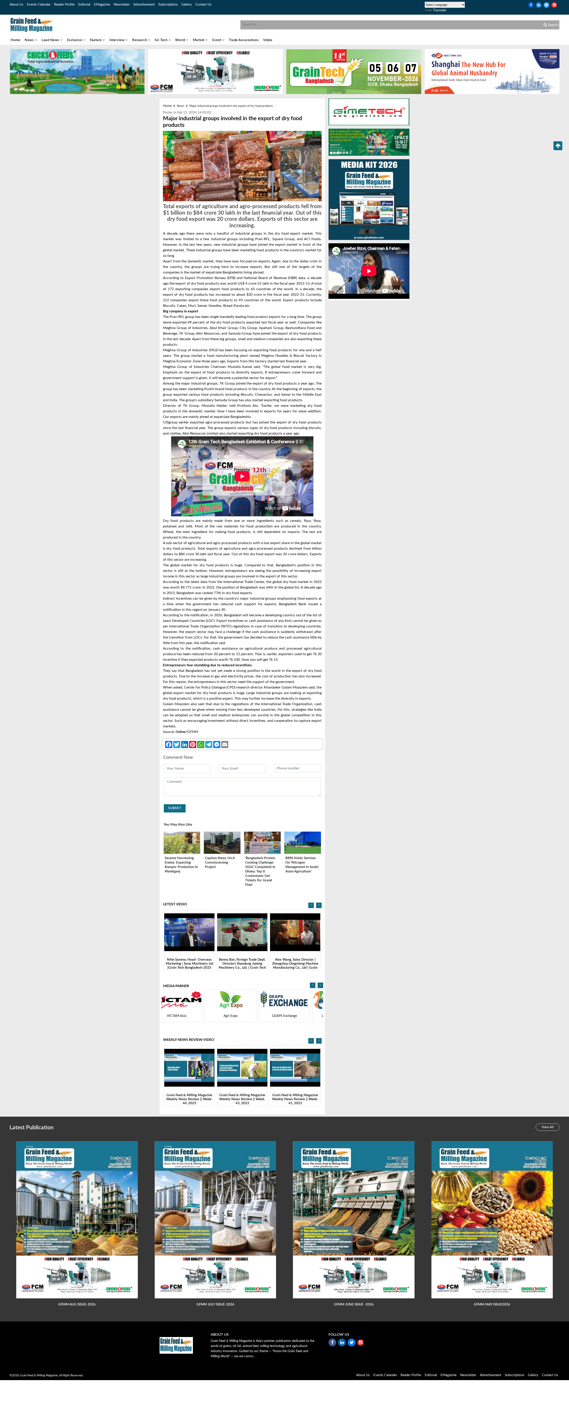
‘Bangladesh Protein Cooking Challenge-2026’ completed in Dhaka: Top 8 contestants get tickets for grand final (260, 871)
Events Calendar (38, 4)
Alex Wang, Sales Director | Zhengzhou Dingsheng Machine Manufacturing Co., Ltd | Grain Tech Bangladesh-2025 (189, 965)
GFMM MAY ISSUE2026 (492, 1304)
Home (15, 40)
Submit (174, 808)
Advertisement (144, 4)
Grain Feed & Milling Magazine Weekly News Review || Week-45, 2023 (295, 1099)
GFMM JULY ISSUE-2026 (215, 1304)
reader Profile (64, 4)
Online (180, 732)
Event (217, 40)
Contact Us (203, 4)
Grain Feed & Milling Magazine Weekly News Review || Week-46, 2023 (242, 1099)
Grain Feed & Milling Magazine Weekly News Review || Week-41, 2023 (189, 1099)
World (180, 40)
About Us (16, 4)
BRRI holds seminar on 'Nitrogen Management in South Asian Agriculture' (301, 864)
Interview (118, 40)
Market (199, 40)
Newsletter (122, 4)
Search (553, 25)
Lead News (51, 40)
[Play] (189, 932)
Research (140, 40)
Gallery (186, 4)
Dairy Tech (244, 1016)
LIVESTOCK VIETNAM (190, 1016)
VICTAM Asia (298, 1016)
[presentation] (311, 905)
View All (547, 1127)
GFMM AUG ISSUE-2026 (77, 1304)
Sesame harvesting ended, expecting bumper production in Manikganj (181, 864)
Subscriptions (168, 4)
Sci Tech (161, 40)
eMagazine (102, 4)
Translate (439, 10)
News (30, 40)
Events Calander (385, 1375)
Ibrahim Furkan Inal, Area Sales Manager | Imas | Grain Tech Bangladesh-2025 (242, 963)
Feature (96, 40)
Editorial (84, 4)
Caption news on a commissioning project (219, 862)
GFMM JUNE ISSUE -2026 (354, 1304)
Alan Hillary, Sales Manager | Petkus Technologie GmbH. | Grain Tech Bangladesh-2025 (295, 963)
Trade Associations (244, 40)
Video (267, 40)
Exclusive (75, 40)
